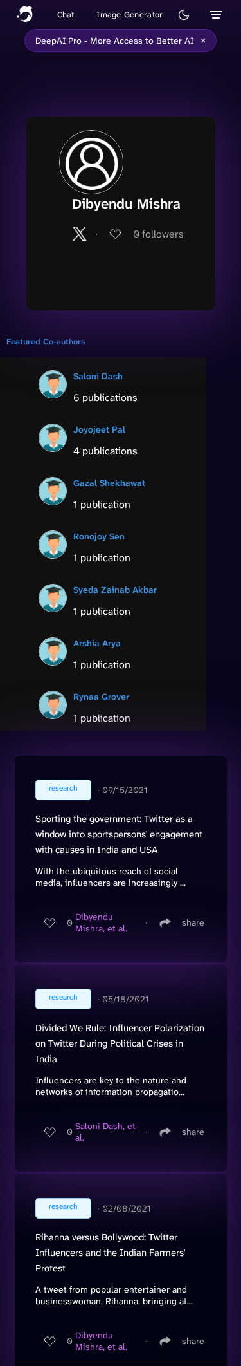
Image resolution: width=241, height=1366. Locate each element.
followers (158, 234)
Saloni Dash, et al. (105, 1131)
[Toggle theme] (184, 15)
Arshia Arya (97, 643)
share (193, 922)
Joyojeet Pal (99, 429)
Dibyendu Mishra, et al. (101, 922)
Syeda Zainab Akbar (115, 589)
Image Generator (129, 14)
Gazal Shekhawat (109, 483)
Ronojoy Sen (99, 536)
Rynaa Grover (101, 696)
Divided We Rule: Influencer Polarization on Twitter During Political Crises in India (119, 1043)
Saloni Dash (98, 376)
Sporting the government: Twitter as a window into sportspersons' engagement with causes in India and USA (118, 834)
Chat (66, 14)
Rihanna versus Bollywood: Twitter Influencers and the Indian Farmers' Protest (110, 1253)
